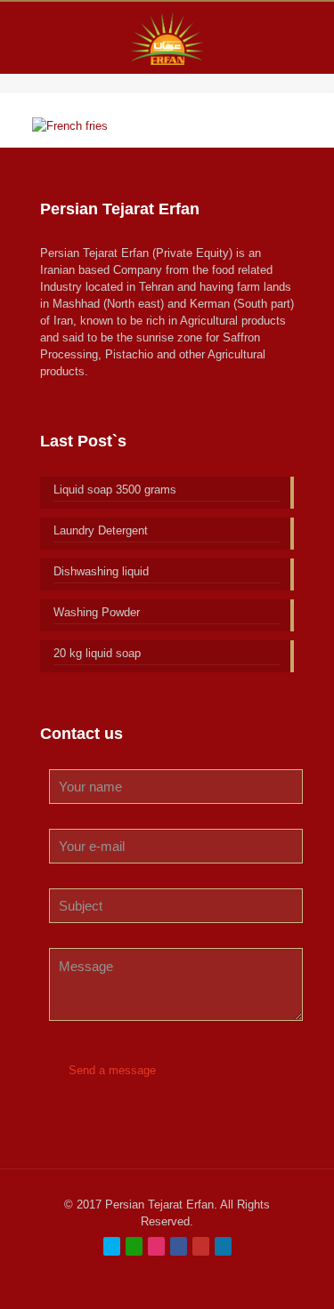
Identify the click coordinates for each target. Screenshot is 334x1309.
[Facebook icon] (178, 1246)
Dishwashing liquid (101, 571)
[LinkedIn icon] (223, 1246)
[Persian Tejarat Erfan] (167, 37)
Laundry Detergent (100, 530)
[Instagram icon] (156, 1246)
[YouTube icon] (200, 1246)
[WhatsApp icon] (134, 1246)
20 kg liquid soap (97, 653)
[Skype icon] (111, 1246)
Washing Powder (96, 612)
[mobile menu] (310, 37)
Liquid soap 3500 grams (114, 489)
